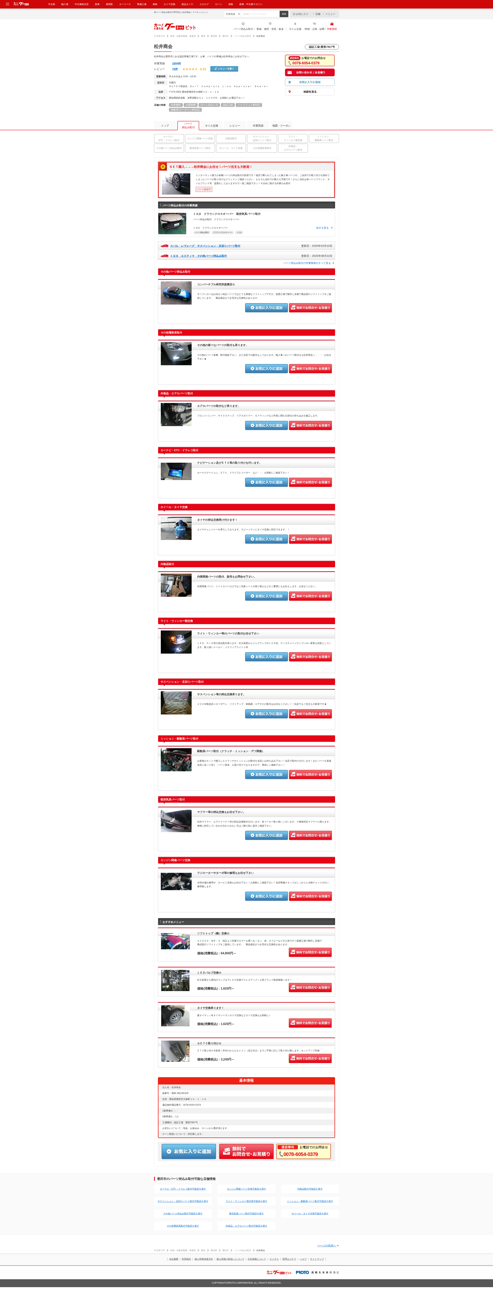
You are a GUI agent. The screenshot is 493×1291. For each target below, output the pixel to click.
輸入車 (64, 4)
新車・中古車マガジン (250, 4)
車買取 (109, 4)
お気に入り (302, 14)
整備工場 (141, 4)
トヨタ (239, 232)
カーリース (125, 4)
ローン (218, 4)
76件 (175, 69)
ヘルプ (303, 1259)
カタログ (204, 4)
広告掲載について (257, 1259)
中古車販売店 (82, 4)
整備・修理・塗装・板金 (270, 29)
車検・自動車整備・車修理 (183, 36)
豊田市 (225, 36)
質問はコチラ (289, 1259)
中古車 (51, 4)
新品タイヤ (187, 4)
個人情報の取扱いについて (230, 1259)
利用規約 (186, 1259)
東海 (203, 36)
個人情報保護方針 (204, 1259)
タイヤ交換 (169, 4)
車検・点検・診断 (314, 29)
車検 (155, 4)
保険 (230, 4)
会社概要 (173, 1259)
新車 (97, 4)
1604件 (176, 63)
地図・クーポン (281, 125)
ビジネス (274, 1259)
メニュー (330, 14)
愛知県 (214, 36)
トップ (165, 125)
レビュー (235, 125)
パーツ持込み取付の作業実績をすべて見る (307, 263)
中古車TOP (159, 36)
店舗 (317, 14)
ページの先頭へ (326, 1245)
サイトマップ (317, 1259)
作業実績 (332, 29)
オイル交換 (295, 29)
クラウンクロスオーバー (222, 232)
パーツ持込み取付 (243, 29)
